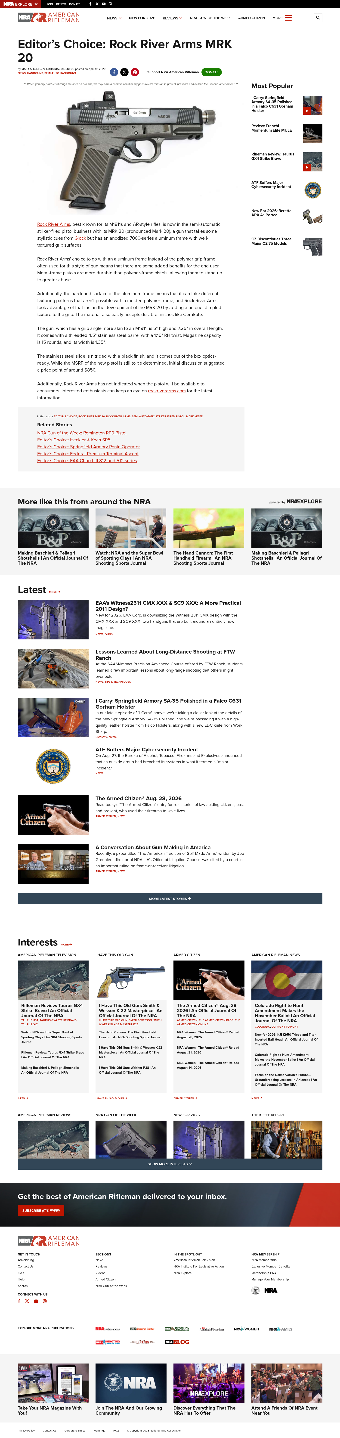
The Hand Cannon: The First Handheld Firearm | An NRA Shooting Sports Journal (203, 558)
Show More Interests (195, 1164)
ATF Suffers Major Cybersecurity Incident (147, 749)
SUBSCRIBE (41, 1210)
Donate (74, 4)
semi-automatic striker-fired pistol (158, 416)
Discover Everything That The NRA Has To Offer (204, 1410)
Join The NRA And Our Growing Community (129, 1410)
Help (21, 1279)
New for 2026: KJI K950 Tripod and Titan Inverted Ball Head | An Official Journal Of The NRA (286, 1039)
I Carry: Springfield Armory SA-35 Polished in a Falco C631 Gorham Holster (168, 704)
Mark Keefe (194, 416)
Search (23, 1285)
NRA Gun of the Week (210, 18)
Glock (80, 238)
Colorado (262, 1027)
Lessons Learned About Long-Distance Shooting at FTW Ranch (165, 655)
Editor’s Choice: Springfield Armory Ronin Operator (88, 446)
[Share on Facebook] (114, 70)
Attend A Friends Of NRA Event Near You (284, 1410)
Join (50, 4)
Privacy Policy (26, 1431)
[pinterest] (135, 70)
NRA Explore (182, 1273)
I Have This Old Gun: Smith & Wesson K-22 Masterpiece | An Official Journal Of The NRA (131, 1010)
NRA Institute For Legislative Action (198, 1266)
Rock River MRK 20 (91, 416)
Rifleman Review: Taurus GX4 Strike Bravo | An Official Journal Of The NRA (52, 1010)
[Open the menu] (288, 17)
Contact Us (26, 1266)
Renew (61, 4)
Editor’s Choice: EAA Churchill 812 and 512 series (87, 460)
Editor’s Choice (65, 416)
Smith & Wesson (140, 1020)
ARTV (21, 1098)
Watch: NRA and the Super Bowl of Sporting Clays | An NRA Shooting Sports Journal (129, 558)
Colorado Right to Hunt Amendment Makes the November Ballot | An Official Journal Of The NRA (285, 1013)
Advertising (26, 1260)
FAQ (21, 1273)
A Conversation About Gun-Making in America (153, 847)
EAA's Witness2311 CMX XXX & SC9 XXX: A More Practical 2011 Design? (168, 606)
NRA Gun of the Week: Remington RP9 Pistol (82, 432)
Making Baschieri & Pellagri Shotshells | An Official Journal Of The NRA (53, 558)
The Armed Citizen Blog (216, 1020)
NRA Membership (264, 1260)
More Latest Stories (188, 898)
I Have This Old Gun (114, 955)
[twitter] (124, 70)
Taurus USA (29, 1020)
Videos (100, 1273)
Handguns (35, 73)
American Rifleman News (275, 955)
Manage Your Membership (270, 1279)
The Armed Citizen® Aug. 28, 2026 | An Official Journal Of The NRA (207, 1010)
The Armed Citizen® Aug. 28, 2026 (139, 798)
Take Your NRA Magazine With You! (50, 1410)
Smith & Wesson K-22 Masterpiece (130, 1022)
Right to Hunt (287, 1027)
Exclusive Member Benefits (270, 1266)
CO (273, 1027)
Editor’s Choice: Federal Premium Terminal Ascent (88, 453)
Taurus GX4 (29, 1024)
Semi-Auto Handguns (60, 73)
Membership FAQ (263, 1273)
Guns (109, 634)
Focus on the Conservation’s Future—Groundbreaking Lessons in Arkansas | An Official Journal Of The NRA (286, 1079)
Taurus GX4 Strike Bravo (58, 1020)
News (112, 18)
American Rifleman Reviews (44, 1115)
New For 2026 (142, 18)
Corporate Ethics (75, 1431)
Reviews (170, 18)
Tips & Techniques (118, 682)
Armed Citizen (251, 18)
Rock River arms (118, 416)
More (53, 592)
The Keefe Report (268, 1115)
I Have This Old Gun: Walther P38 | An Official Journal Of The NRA (127, 1070)
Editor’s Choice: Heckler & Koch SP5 (74, 439)
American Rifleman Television (47, 955)
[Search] (318, 17)
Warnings (99, 1431)
